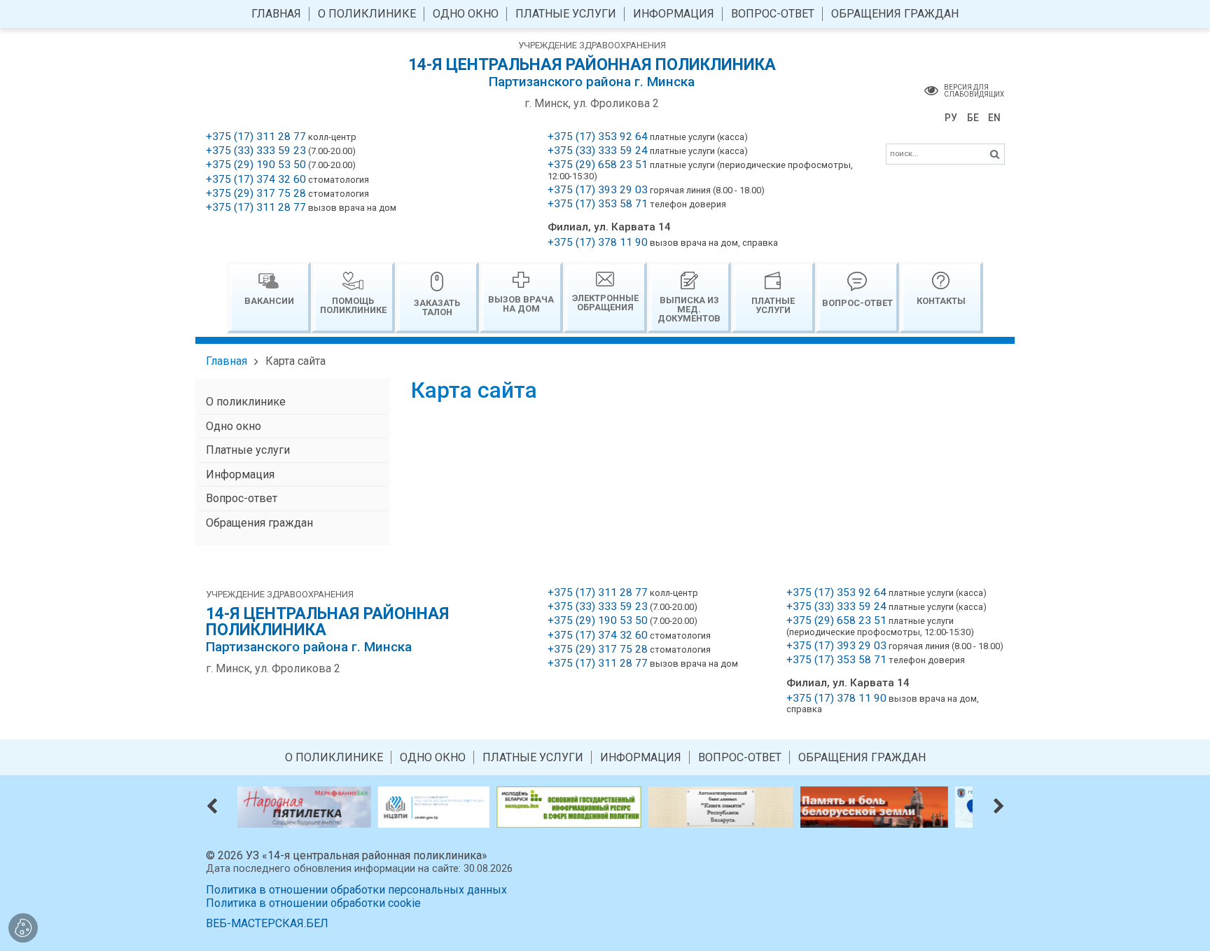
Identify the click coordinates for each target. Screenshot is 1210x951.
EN (994, 117)
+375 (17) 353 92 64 (598, 136)
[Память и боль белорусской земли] (803, 806)
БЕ (973, 117)
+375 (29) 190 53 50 (256, 164)
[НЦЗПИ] (361, 806)
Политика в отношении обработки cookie (313, 903)
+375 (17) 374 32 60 (256, 179)
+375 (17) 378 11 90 (598, 242)
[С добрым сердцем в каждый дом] (941, 806)
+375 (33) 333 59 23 (256, 150)
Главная (226, 361)
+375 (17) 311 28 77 (256, 136)
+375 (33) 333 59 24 (598, 150)
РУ (951, 117)
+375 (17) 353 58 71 (598, 203)
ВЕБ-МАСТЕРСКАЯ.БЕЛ (267, 923)
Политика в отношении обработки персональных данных (356, 889)
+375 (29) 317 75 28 (256, 193)
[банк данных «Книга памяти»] (649, 806)
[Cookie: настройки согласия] (23, 928)
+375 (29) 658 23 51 (598, 164)
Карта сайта (295, 361)
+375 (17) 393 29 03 (598, 189)
